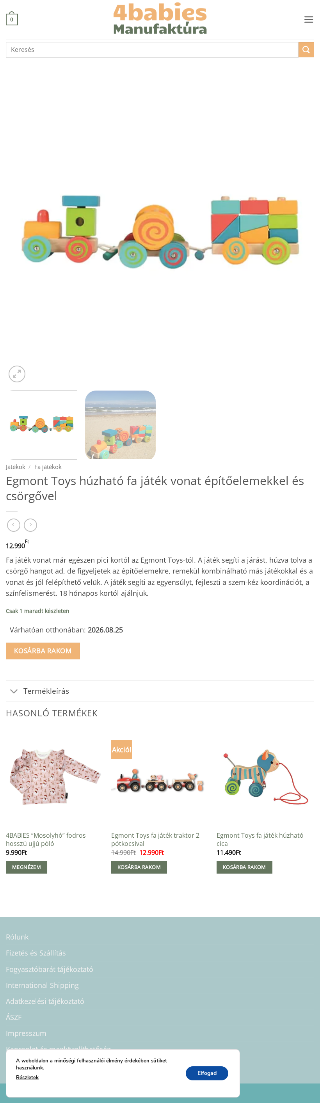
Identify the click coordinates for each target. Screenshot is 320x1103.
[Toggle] (14, 692)
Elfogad (207, 1072)
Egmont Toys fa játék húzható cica (260, 839)
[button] (12, 19)
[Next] (298, 230)
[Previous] (22, 230)
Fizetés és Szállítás (36, 952)
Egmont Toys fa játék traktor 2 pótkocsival (155, 839)
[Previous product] (30, 525)
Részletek (27, 1077)
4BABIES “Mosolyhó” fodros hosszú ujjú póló (46, 839)
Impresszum (26, 1033)
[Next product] (13, 525)
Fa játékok (48, 467)
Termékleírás (46, 691)
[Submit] (306, 49)
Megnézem (26, 866)
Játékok (15, 467)
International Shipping (42, 985)
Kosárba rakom (42, 650)
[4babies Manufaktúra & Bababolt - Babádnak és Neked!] (160, 19)
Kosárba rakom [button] (139, 866)
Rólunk (17, 936)
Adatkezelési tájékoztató (45, 1001)
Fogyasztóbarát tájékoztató (49, 969)
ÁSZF (13, 1017)
